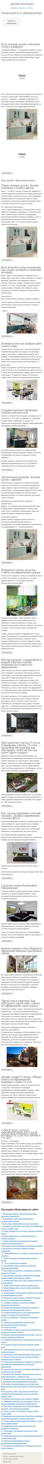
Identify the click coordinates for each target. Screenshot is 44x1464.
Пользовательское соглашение (16, 1456)
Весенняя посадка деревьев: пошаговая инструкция (23, 1246)
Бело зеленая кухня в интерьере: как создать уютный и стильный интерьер (21, 269)
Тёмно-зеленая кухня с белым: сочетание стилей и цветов (20, 186)
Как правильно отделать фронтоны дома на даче (22, 1354)
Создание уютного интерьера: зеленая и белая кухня (19, 411)
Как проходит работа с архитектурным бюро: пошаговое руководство (19, 1215)
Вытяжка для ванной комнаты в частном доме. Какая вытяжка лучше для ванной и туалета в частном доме (21, 1386)
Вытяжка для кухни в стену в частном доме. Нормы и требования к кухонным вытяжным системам (22, 1380)
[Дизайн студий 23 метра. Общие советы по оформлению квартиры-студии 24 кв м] (22, 1110)
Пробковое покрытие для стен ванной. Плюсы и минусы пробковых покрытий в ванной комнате (20, 1402)
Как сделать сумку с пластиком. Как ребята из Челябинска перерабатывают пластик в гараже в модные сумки (19, 1394)
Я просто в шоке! (10, 1327)
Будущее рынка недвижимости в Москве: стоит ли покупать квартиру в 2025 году (21, 1335)
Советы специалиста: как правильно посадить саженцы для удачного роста (19, 1242)
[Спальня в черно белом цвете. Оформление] (22, 911)
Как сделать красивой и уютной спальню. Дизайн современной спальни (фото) (20, 815)
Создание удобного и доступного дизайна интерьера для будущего (18, 1303)
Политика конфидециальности (10, 1458)
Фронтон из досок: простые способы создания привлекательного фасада (20, 1358)
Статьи (30, 8)
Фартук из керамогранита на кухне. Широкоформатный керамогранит (15, 1442)
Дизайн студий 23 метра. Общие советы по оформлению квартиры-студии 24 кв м (21, 1079)
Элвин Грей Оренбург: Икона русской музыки (21, 1285)
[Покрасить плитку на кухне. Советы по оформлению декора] (22, 600)
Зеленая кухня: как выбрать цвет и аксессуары (21, 344)
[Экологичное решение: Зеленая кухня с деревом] (22, 544)
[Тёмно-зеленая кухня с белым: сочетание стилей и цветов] (22, 242)
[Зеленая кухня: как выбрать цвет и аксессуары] (22, 390)
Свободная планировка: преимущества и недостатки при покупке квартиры (18, 1323)
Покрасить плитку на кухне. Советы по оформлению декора (20, 570)
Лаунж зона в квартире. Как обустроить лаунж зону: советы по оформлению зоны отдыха (20, 1003)
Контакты (5, 1456)
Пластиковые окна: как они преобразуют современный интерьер (17, 1220)
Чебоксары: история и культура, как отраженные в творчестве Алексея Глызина (21, 1331)
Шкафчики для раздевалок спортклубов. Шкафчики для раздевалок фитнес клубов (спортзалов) (22, 1417)
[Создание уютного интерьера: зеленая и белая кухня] (22, 438)
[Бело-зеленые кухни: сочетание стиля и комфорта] (22, 124)
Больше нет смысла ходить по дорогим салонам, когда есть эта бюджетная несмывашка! (21, 1298)
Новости (22, 8)
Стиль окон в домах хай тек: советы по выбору (20, 1223)
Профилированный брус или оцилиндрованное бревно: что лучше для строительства (20, 1313)
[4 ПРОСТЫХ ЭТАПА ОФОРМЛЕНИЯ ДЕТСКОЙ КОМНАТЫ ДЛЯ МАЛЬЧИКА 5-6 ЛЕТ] (22, 1188)
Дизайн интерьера (22, 4)
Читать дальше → (7, 173)
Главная (13, 8)
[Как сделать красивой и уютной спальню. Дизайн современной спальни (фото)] (22, 853)
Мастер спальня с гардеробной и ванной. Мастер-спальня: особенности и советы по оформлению (21, 663)
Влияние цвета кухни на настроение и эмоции (21, 1399)
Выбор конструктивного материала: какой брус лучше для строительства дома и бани (20, 1308)
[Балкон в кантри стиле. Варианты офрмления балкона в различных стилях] (22, 964)
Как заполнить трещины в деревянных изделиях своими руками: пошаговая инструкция (20, 1276)
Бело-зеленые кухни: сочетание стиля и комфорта (20, 45)
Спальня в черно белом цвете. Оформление (19, 886)
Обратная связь (7, 1461)
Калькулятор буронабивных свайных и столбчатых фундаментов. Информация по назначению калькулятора (21, 1364)
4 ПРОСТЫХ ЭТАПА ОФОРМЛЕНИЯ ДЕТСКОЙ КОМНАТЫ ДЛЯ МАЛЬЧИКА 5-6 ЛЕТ (21, 1134)
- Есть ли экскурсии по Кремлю (15, 1263)
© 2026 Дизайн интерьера (9, 1453)
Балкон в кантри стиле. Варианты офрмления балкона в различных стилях (21, 950)
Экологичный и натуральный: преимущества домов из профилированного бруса (22, 1294)
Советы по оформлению (11, 22)
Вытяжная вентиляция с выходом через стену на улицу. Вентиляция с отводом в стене (21, 1375)
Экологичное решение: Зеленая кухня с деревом (20, 478)
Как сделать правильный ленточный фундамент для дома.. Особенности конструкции (20, 1407)
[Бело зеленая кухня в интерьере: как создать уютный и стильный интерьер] (22, 323)
